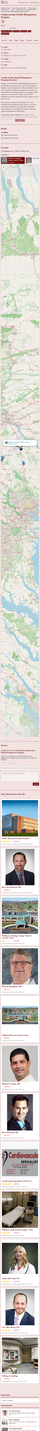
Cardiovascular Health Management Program (14, 11)
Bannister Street (5, 33)
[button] (20, 449)
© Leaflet (25, 736)
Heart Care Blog (35, 2)
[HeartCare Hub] (4, 2)
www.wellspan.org (6, 61)
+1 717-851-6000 (6, 49)
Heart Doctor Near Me (23, 2)
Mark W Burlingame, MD (20, 443)
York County (5, 10)
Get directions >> (5, 154)
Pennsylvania (32, 8)
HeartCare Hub (5, 8)
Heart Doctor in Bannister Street (26, 10)
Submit (36, 784)
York (12, 10)
